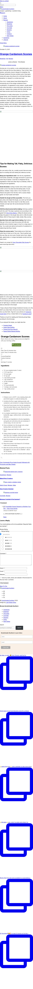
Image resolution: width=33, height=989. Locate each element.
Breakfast (9, 24)
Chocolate (10, 26)
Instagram (28, 312)
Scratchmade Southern (7, 600)
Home (5, 16)
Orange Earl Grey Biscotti (10, 329)
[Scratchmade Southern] (7, 9)
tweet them (3, 314)
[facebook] (4, 595)
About (5, 18)
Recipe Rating (4, 529)
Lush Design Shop (11, 602)
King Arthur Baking (11, 213)
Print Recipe (21, 62)
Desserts (9, 30)
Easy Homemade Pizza (6, 462)
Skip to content (4, 1)
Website (2, 574)
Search (2, 624)
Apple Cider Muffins (8, 327)
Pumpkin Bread (7, 325)
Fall (7, 58)
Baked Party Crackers (6, 478)
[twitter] (4, 597)
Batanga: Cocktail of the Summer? (10, 499)
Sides (14, 485)
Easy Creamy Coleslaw (6, 489)
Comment (3, 553)
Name (2, 568)
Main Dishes (10, 35)
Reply (5, 517)
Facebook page (26, 314)
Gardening (6, 37)
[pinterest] (4, 593)
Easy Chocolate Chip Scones (21, 242)
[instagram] (4, 591)
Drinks (8, 32)
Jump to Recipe (12, 62)
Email (2, 571)
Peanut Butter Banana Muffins (11, 331)
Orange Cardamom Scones (16, 54)
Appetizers (10, 22)
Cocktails (9, 28)
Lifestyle (5, 39)
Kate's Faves (3, 485)
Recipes (5, 20)
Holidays (9, 33)
